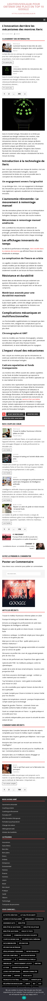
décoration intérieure (11, 947)
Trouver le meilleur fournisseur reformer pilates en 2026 (22, 616)
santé (27, 984)
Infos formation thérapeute (11, 818)
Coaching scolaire (8, 808)
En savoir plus (7, 62)
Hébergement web (8, 829)
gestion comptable (10, 955)
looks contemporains (11, 971)
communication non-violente (25, 935)
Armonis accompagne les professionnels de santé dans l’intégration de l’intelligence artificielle (28, 482)
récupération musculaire (13, 984)
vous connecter (16, 566)
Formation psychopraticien (11, 822)
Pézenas (25, 980)
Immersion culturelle (27, 959)
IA (15, 959)
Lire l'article (7, 450)
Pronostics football (11, 980)
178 (19, 529)
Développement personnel (13, 951)
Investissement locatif (23, 963)
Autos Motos (6, 846)
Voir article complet (9, 784)
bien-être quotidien (10, 931)
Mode (15, 765)
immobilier (7, 963)
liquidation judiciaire (20, 967)
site (39, 984)
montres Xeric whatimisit (13, 418)
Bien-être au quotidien (12, 927)
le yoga (6, 967)
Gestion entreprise (28, 955)
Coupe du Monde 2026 (11, 939)
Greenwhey (7, 959)
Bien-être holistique (31, 927)
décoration (23, 943)
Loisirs (15, 454)
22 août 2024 (8, 34)
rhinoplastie (36, 980)
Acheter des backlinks (9, 832)
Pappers (17, 976)
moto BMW (7, 976)
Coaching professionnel (10, 811)
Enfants (4, 859)
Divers (4, 856)
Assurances (6, 842)
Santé (15, 477)
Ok (24, 998)
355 (19, 94)
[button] (44, 19)
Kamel (18, 34)
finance (4, 873)
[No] (44, 994)
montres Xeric (32, 414)
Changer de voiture (8, 825)
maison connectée (30, 971)
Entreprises (6, 863)
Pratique (16, 44)
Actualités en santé (27, 915)
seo (34, 984)
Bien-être (5, 849)
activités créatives (10, 915)
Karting (38, 963)
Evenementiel (6, 866)
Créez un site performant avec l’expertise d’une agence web (23, 659)
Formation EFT (6, 815)
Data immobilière (9, 943)
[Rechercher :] (23, 574)
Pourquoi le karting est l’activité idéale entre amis (19, 619)
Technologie (6, 901)
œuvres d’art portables (31, 399)
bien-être (21, 923)
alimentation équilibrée (12, 919)
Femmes (5, 870)
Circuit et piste (27, 931)
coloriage (7, 935)
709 (19, 790)
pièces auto (27, 976)
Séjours (4, 897)
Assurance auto (9, 923)
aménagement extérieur (34, 919)
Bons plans (17, 504)
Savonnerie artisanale (9, 804)
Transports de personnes (10, 904)
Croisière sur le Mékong (31, 939)
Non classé (6, 887)
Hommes (16, 67)
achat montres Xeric (16, 414)
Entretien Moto (32, 951)
